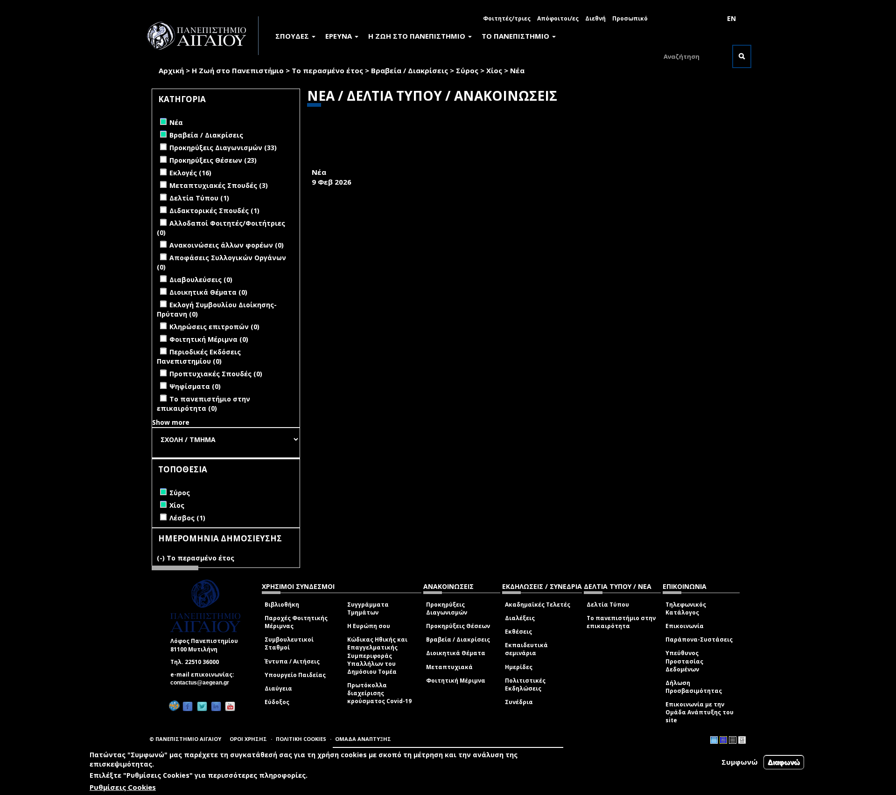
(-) (162, 557)
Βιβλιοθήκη (282, 604)
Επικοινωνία (684, 626)
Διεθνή (595, 18)
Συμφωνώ (739, 762)
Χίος (494, 70)
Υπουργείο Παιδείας (295, 675)
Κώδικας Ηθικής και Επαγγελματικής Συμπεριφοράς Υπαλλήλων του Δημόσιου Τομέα (377, 656)
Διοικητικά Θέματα (455, 653)
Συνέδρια (519, 702)
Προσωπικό (630, 18)
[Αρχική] (202, 35)
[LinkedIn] (216, 706)
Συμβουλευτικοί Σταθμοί (289, 643)
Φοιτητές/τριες (507, 18)
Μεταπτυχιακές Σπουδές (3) (218, 185)
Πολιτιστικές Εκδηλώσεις (525, 684)
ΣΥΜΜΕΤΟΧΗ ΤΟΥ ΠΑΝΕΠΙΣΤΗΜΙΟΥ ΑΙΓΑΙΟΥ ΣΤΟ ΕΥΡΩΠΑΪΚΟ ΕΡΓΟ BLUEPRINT (456, 162)
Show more (170, 422)
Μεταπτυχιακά (449, 667)
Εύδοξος (277, 702)
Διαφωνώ (784, 762)
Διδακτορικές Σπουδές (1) (214, 210)
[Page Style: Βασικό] (714, 740)
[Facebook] (187, 706)
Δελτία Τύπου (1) (199, 198)
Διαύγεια (278, 688)
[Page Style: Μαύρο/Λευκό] (742, 740)
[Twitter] (202, 706)
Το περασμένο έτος (327, 70)
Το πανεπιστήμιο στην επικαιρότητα (621, 622)
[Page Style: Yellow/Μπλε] (723, 740)
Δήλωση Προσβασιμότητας (693, 687)
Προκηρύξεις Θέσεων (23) (213, 160)
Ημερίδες (518, 667)
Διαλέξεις (520, 618)
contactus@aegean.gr (202, 682)
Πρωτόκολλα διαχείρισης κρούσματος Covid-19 (379, 693)
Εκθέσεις (518, 632)
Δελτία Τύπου (608, 604)
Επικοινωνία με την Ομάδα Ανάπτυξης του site (699, 712)
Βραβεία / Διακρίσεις (409, 70)
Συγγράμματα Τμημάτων (368, 608)
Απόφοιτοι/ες (558, 18)
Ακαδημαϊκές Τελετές (537, 604)
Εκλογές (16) (190, 172)
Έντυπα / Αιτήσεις (292, 661)
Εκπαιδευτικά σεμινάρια (526, 649)
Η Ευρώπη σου (368, 626)
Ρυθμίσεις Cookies (123, 787)
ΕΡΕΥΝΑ (339, 36)
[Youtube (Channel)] (230, 706)
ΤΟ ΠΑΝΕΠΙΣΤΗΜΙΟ (516, 36)
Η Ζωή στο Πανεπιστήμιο (238, 70)
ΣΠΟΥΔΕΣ (293, 36)
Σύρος (467, 70)
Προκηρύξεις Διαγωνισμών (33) (223, 147)
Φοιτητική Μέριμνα (455, 680)
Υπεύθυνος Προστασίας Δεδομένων (684, 661)
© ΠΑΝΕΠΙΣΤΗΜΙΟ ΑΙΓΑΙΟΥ (185, 738)
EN (731, 18)
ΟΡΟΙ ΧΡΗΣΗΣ (248, 738)
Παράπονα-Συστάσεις (699, 639)
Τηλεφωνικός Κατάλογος (685, 608)
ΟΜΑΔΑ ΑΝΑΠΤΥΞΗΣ (363, 738)
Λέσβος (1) (187, 517)
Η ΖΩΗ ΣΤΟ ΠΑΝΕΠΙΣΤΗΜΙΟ (417, 36)
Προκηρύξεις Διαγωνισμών (446, 608)
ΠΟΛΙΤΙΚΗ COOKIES (301, 738)
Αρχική (171, 70)
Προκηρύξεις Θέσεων (458, 626)
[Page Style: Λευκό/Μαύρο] (732, 740)
